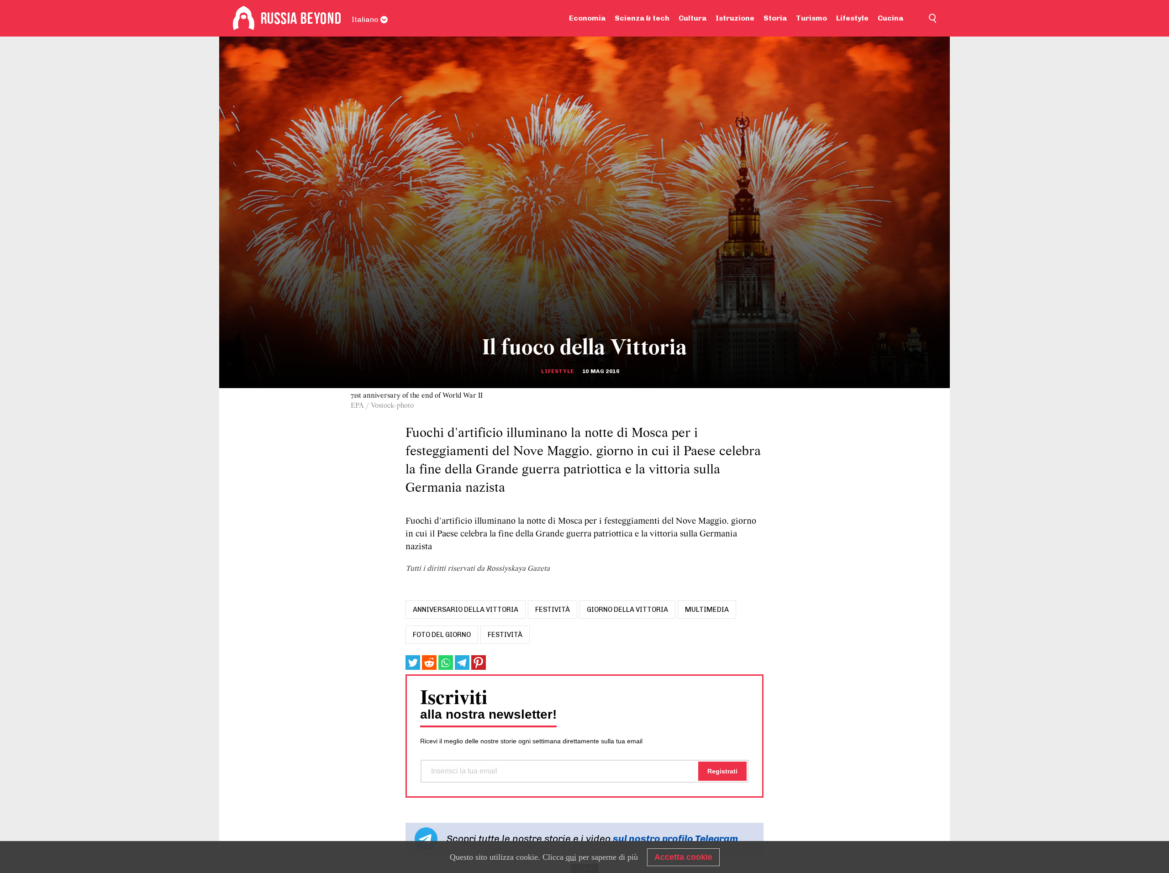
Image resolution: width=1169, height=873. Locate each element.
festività (552, 609)
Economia (587, 18)
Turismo (811, 18)
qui (571, 857)
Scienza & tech (642, 18)
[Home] (243, 18)
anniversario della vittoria (465, 609)
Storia (775, 18)
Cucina (890, 18)
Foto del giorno (442, 635)
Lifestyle (852, 18)
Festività (505, 635)
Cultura (692, 18)
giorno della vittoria (627, 609)
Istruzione (735, 18)
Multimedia (707, 609)
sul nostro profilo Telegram (675, 838)
